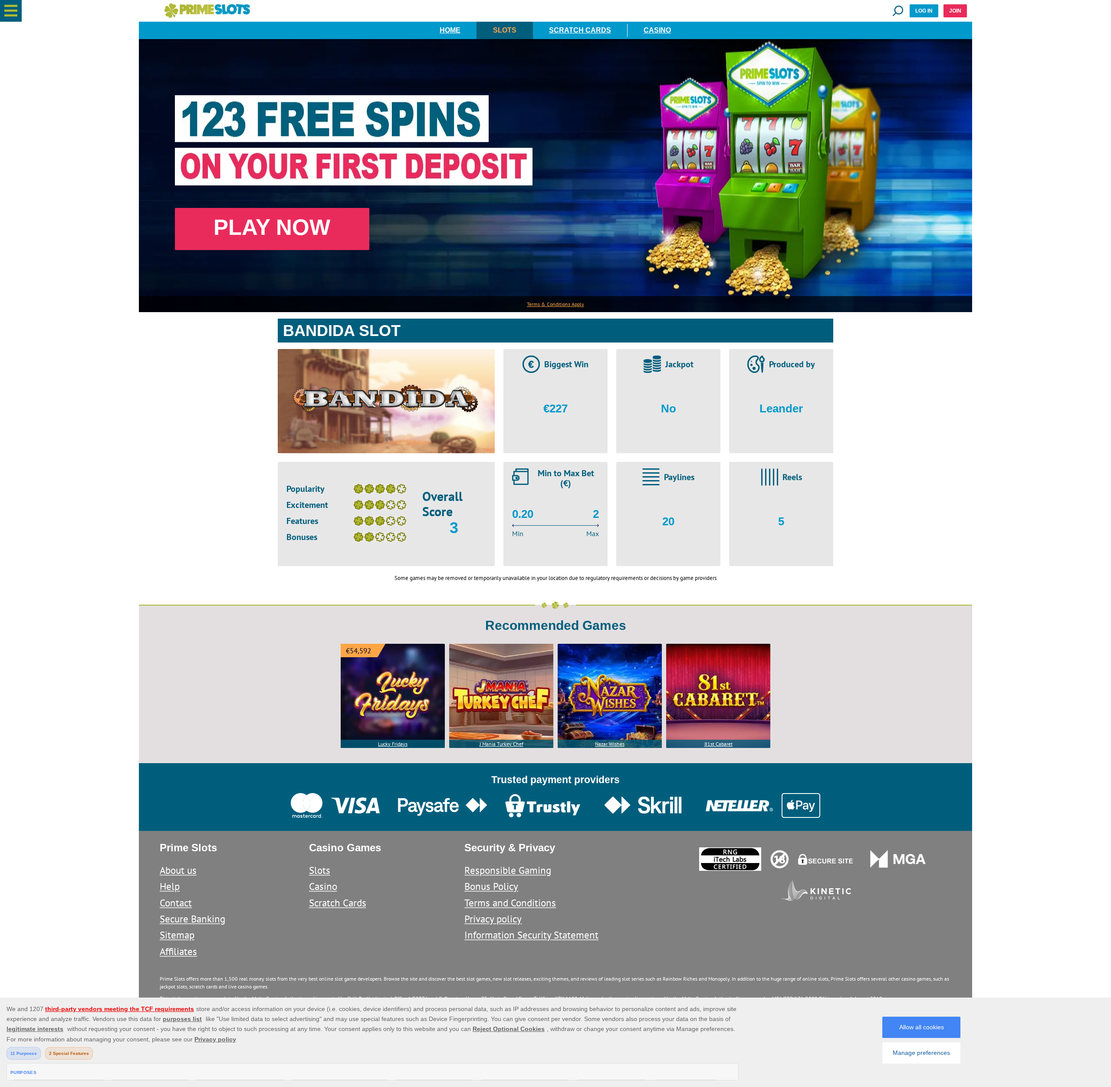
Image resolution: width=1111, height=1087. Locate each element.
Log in (924, 11)
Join (955, 11)
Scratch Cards (580, 30)
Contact (176, 902)
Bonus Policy (491, 886)
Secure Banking (192, 918)
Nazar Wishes (610, 744)
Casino (657, 30)
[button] (11, 11)
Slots (504, 30)
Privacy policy (493, 918)
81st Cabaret (718, 744)
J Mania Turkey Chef (501, 744)
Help (170, 886)
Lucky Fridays (393, 744)
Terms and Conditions (510, 902)
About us (178, 870)
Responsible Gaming (507, 870)
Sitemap (177, 935)
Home (450, 30)
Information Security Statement (531, 935)
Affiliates (178, 951)
